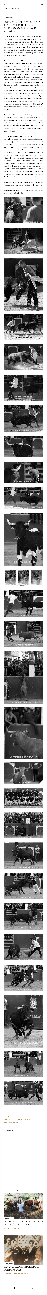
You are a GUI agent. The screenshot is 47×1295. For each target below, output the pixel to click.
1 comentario (16, 1228)
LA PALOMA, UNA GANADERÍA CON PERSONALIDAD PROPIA (23, 1223)
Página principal (12, 8)
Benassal (13, 1119)
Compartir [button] (7, 1116)
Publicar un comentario (20, 1273)
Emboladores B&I (22, 1119)
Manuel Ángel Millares (11, 1122)
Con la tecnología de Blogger (25, 1288)
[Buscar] (42, 3)
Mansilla (31, 1119)
